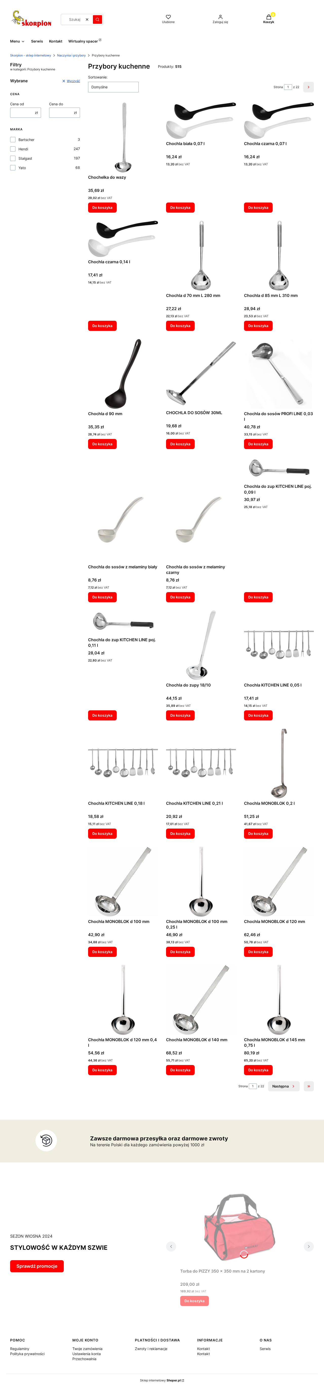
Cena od (17, 104)
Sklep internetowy (160, 1380)
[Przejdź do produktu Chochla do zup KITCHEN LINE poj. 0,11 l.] (123, 622)
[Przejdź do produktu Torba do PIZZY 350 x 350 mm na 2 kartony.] (240, 1226)
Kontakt (203, 1348)
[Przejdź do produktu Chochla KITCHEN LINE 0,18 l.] (123, 763)
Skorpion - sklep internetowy (30, 55)
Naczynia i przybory (71, 55)
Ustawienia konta (86, 1354)
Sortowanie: (98, 77)
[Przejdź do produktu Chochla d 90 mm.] (123, 374)
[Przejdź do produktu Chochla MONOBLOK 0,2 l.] (279, 763)
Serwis (265, 1348)
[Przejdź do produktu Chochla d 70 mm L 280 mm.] (201, 256)
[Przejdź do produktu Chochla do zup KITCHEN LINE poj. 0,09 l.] (279, 469)
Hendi (23, 149)
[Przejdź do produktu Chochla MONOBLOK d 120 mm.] (279, 882)
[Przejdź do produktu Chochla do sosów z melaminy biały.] (123, 509)
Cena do (56, 104)
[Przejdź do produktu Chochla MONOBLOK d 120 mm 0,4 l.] (123, 1000)
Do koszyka (102, 207)
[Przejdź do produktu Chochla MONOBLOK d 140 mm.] (201, 1000)
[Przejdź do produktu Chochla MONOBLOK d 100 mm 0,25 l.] (201, 882)
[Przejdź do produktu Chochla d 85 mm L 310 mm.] (279, 256)
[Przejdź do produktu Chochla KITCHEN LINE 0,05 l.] (279, 645)
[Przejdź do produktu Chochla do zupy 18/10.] (201, 645)
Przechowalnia (84, 1359)
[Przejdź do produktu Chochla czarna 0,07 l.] (279, 121)
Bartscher (26, 139)
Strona (278, 87)
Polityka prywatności (27, 1354)
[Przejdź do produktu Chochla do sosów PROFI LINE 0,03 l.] (279, 374)
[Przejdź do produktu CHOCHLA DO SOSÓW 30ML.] (201, 373)
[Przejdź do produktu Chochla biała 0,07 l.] (201, 121)
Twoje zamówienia (87, 1348)
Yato (22, 168)
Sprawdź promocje (36, 1266)
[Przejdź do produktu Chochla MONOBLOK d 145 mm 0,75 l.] (279, 1000)
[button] (97, 19)
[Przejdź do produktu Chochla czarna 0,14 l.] (123, 239)
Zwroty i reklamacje (151, 1348)
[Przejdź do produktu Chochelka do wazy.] (123, 137)
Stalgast (25, 158)
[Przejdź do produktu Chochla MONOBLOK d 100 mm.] (123, 882)
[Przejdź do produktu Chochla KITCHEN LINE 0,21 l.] (201, 763)
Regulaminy (19, 1348)
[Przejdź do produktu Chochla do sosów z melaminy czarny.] (201, 509)
